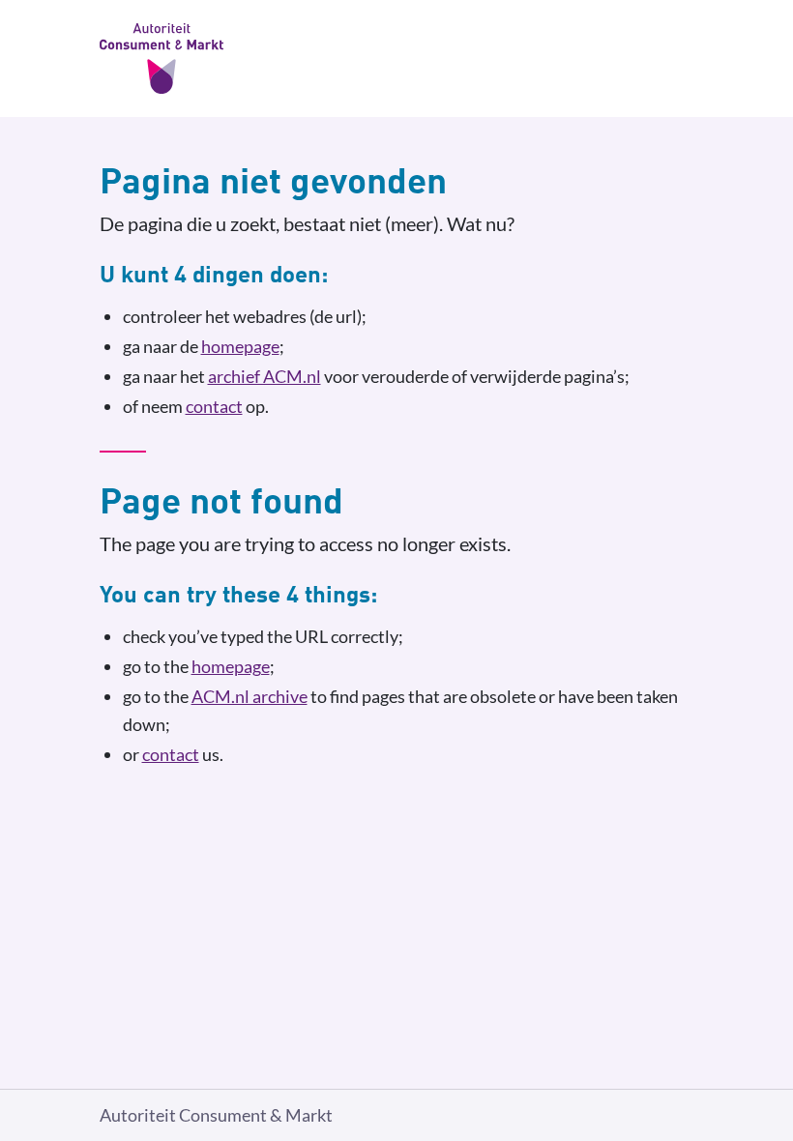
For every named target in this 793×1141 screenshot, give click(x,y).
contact (214, 406)
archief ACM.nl (264, 376)
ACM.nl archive (249, 696)
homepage (240, 346)
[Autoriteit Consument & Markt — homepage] (397, 58)
